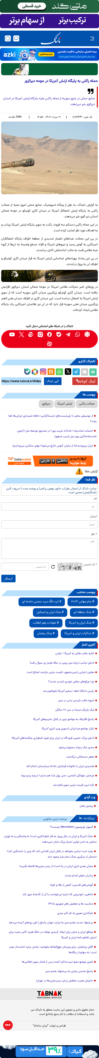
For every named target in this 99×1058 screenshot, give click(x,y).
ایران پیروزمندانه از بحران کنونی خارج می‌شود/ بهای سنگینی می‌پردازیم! (52, 446)
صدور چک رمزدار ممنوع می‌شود (76, 747)
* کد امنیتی (90, 565)
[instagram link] (40, 334)
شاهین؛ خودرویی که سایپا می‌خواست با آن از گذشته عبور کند (57, 894)
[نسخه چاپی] (93, 372)
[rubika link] (87, 334)
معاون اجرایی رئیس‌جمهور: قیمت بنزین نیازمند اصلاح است (60, 672)
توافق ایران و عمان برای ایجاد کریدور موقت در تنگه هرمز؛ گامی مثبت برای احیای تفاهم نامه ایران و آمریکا (53, 935)
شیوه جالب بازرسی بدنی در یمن (76, 701)
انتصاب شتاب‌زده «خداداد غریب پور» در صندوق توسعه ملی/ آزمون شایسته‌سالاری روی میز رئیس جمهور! (57, 434)
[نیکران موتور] (49, 276)
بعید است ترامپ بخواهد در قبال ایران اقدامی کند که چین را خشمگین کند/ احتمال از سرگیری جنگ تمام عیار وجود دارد (52, 854)
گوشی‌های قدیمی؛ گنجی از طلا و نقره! (71, 885)
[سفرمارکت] (49, 461)
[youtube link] (12, 334)
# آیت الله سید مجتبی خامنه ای (41, 601)
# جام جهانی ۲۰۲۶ (82, 601)
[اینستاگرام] (42, 371)
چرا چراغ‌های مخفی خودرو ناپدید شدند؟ (71, 682)
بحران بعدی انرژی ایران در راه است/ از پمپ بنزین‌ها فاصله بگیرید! (56, 866)
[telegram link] (68, 334)
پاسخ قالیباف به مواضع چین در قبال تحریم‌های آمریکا (63, 719)
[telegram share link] (76, 372)
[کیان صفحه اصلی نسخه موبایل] (49, 1051)
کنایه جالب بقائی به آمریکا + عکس (74, 654)
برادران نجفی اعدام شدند (79, 876)
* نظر (94, 534)
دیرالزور (46, 404)
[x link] (22, 334)
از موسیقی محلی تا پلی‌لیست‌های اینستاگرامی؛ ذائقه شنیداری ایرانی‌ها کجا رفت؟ (52, 419)
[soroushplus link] (50, 334)
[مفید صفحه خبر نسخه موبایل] (49, 21)
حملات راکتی (87, 404)
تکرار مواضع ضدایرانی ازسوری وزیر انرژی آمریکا (68, 729)
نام (95, 499)
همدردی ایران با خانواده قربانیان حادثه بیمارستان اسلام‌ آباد (60, 766)
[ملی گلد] (49, 6)
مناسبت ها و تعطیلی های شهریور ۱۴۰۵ (70, 904)
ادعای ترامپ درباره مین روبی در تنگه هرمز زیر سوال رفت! (62, 663)
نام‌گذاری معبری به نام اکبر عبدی (75, 913)
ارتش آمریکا (64, 404)
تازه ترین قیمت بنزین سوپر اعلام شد (73, 785)
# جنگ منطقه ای (84, 612)
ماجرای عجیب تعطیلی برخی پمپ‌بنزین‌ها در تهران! (64, 981)
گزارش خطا (91, 471)
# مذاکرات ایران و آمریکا (79, 633)
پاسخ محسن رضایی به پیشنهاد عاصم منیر (69, 971)
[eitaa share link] (51, 372)
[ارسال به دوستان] (84, 372)
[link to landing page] (51, 38)
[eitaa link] (31, 334)
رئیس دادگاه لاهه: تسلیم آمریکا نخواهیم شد (68, 691)
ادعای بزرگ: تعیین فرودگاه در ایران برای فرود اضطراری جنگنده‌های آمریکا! (53, 738)
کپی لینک (53, 381)
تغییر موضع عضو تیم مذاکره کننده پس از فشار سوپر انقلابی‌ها (57, 962)
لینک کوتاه (87, 381)
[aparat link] (50, 344)
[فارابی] (49, 69)
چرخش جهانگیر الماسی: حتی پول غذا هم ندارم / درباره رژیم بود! (57, 776)
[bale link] (59, 334)
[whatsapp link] (78, 334)
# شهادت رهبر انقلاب (46, 623)
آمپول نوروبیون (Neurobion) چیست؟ (71, 827)
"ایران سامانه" (41, 1026)
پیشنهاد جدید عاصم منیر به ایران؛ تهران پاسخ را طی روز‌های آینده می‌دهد (51, 923)
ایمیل (93, 516)
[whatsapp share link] (59, 372)
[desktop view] (16, 38)
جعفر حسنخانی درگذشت (80, 757)
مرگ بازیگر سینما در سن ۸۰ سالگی (74, 710)
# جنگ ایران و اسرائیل (50, 612)
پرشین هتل (86, 806)
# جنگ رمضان (46, 633)
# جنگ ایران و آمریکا (81, 623)
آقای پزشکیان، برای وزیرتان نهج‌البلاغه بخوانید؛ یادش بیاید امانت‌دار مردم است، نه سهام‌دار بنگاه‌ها (53, 950)
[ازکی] (49, 54)
